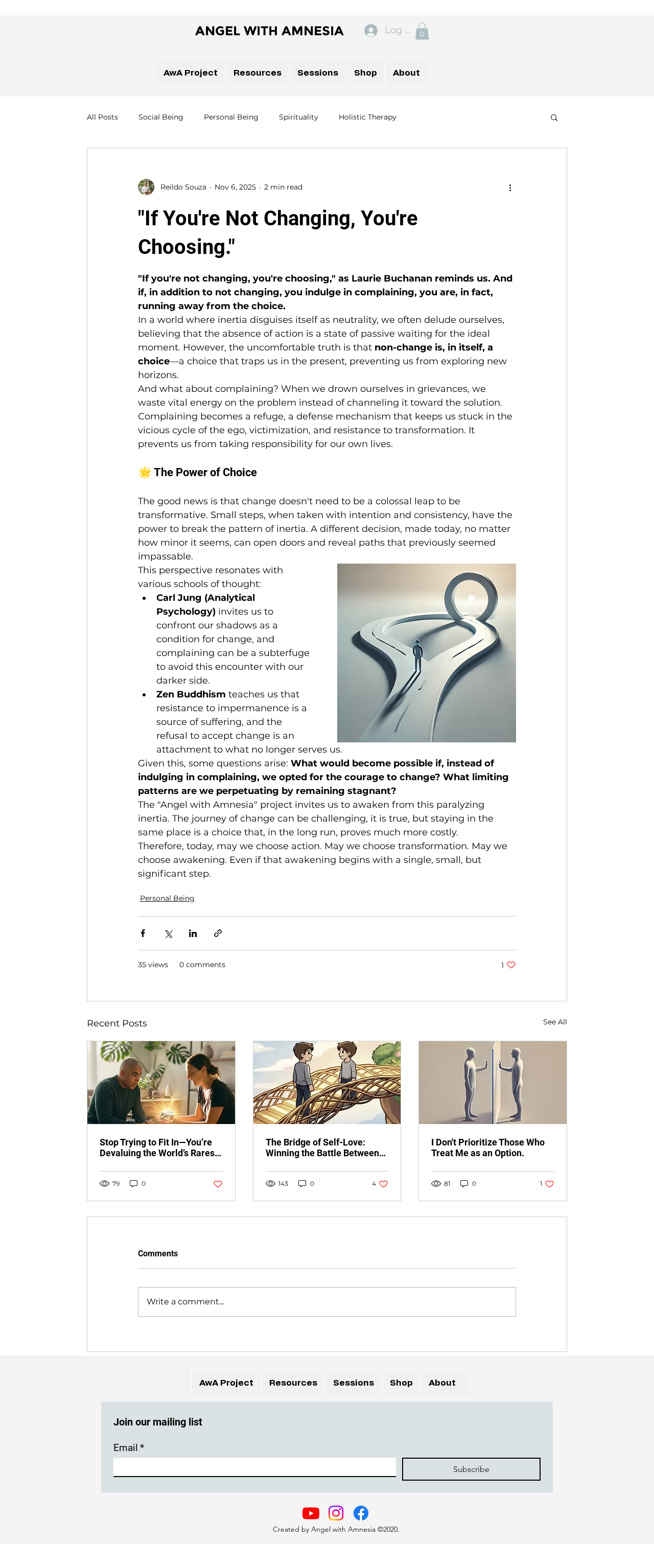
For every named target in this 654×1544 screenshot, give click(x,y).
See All (555, 1021)
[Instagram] (336, 1513)
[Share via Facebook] (143, 933)
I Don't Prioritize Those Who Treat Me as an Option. (488, 1147)
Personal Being (231, 117)
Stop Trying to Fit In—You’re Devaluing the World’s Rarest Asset (159, 1147)
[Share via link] (218, 933)
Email (128, 1448)
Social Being (160, 117)
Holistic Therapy (367, 117)
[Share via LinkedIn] (193, 933)
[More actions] (510, 187)
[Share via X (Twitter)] (168, 933)
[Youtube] (311, 1513)
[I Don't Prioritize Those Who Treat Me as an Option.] (493, 1082)
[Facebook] (361, 1513)
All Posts (102, 117)
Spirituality (298, 117)
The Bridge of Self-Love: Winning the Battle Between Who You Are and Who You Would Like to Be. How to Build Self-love (322, 1147)
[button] (422, 30)
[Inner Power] (161, 1082)
